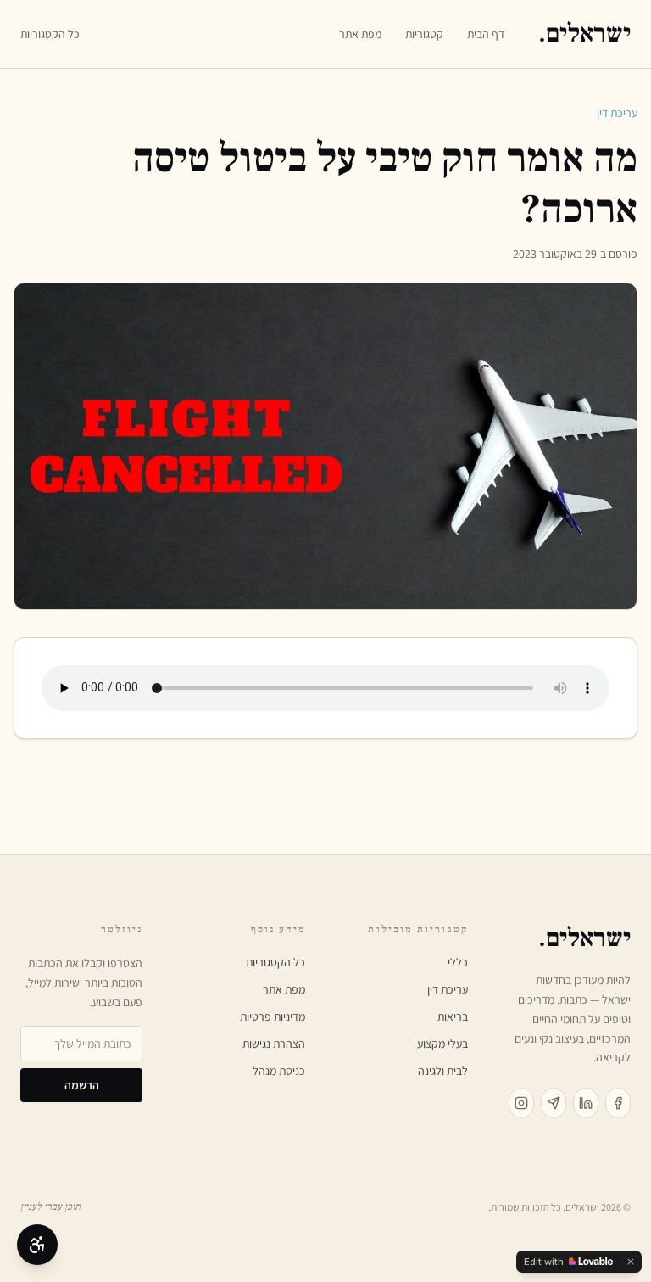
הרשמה (81, 1085)
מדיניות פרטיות (272, 1016)
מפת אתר (360, 34)
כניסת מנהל (279, 1070)
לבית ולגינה (443, 1070)
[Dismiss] (630, 1261)
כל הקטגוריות (50, 34)
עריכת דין (617, 112)
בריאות (452, 1016)
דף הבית (485, 34)
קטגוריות (424, 34)
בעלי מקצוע (442, 1043)
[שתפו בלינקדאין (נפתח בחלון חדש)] (585, 1103)
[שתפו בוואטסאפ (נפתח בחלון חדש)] (553, 1103)
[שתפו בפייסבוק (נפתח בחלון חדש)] (618, 1103)
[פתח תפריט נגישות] (37, 1244)
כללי (458, 962)
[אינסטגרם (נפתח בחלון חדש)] (521, 1103)
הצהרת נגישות (273, 1043)
